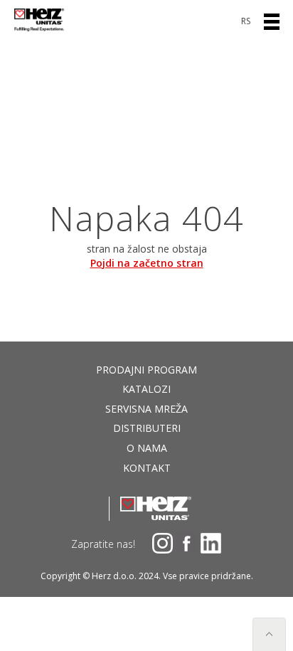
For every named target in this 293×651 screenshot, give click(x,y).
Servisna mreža (146, 409)
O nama (147, 448)
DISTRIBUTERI (147, 428)
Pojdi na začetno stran (146, 263)
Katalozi (146, 389)
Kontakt (147, 468)
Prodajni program (146, 369)
